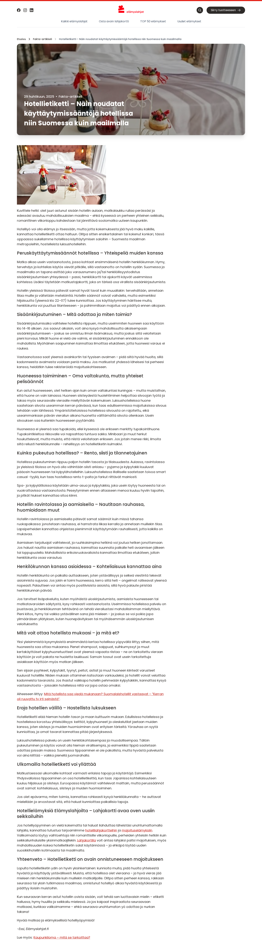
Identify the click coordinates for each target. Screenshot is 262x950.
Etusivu (21, 39)
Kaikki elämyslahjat (74, 21)
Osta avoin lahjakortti (114, 21)
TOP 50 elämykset (153, 21)
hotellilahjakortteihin (101, 830)
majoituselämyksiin (137, 830)
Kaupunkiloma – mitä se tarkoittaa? (62, 937)
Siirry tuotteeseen (223, 10)
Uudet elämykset (189, 21)
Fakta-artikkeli (42, 39)
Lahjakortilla (86, 840)
